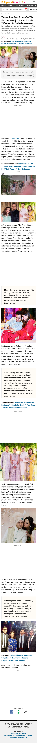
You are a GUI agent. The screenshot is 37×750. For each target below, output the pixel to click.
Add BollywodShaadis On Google (14, 9)
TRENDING (11, 6)
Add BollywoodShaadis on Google (19, 76)
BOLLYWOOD (20, 6)
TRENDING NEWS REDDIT (25, 43)
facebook (22, 733)
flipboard (14, 733)
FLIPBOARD (13, 41)
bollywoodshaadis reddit (22, 736)
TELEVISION (29, 6)
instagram (8, 736)
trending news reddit (18, 738)
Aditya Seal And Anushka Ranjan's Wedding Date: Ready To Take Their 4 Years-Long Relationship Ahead (18, 405)
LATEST (3, 6)
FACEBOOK (20, 41)
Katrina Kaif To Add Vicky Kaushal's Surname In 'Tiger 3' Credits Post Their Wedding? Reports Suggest (18, 166)
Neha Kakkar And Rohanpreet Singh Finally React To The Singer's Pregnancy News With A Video (17, 657)
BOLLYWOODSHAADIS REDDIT (9, 43)
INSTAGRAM (27, 41)
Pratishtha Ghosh (7, 37)
